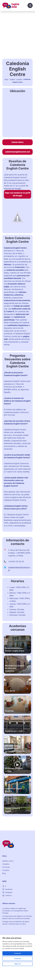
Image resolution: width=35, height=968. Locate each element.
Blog (4, 873)
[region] (17, 951)
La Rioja (12, 79)
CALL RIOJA (10, 691)
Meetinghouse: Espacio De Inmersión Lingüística (15, 668)
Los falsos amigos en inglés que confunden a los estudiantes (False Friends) (15, 910)
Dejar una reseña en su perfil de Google (17, 194)
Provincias (6, 867)
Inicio (6, 79)
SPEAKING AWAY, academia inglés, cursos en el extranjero (14, 748)
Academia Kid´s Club (14, 731)
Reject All (18, 964)
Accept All (17, 953)
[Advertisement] (17, 29)
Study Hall (9, 711)
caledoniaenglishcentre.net (17, 152)
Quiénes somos (8, 861)
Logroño (19, 79)
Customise (17, 958)
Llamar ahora (17, 142)
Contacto (5, 870)
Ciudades (5, 864)
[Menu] (30, 5)
